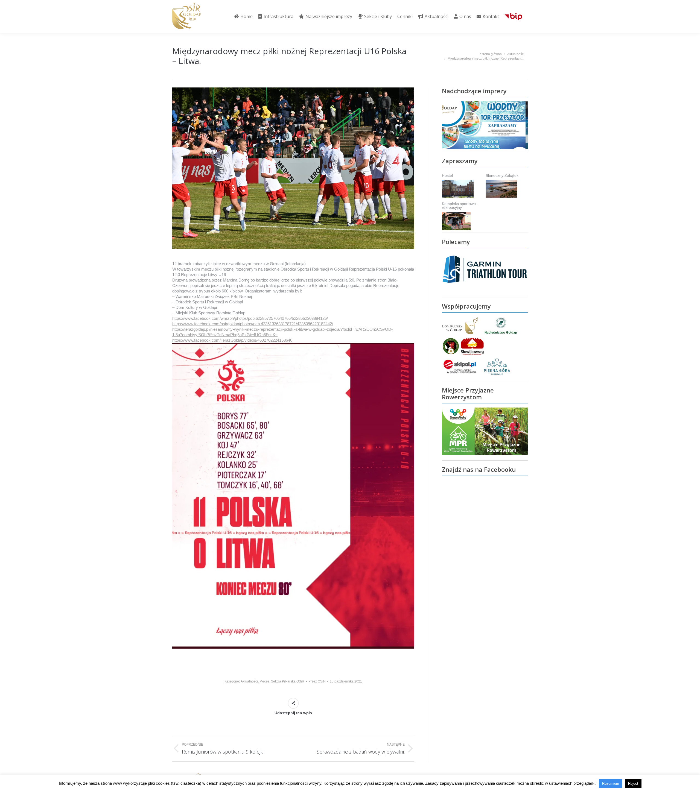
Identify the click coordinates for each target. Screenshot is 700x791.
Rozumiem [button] (610, 783)
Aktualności (249, 681)
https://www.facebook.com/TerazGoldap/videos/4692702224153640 (232, 340)
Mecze (264, 681)
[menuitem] (243, 16)
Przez (317, 681)
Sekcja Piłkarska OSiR (287, 681)
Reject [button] (633, 783)
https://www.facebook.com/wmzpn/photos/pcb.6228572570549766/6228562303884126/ (250, 318)
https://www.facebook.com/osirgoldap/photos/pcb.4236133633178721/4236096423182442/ (252, 323)
